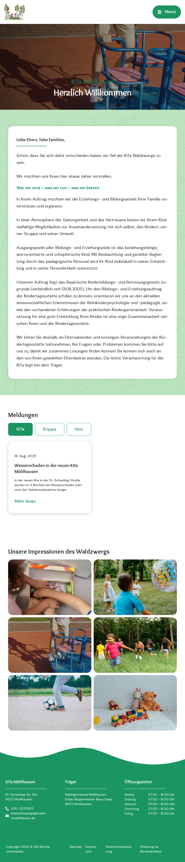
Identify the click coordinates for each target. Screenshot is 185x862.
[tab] (20, 429)
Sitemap (75, 847)
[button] (167, 11)
